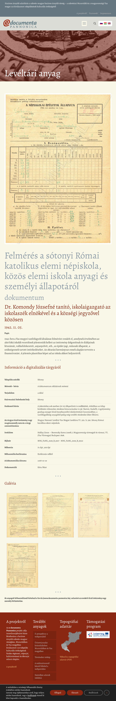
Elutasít (74, 692)
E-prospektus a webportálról (41, 635)
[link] (71, 641)
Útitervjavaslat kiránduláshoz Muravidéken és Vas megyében (43, 647)
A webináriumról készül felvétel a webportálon (42, 666)
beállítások (32, 695)
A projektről (82, 13)
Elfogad (57, 692)
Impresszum (105, 13)
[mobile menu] (84, 23)
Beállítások (93, 692)
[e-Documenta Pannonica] (20, 23)
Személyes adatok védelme (42, 676)
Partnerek (93, 13)
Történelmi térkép (42, 657)
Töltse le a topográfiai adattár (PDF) (69, 658)
